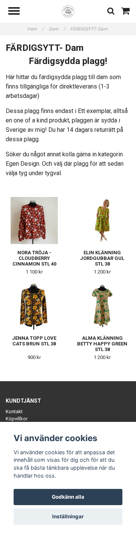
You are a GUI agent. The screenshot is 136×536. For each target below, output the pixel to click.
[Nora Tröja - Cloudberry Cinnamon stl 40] (34, 220)
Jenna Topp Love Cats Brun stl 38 (34, 341)
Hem (35, 29)
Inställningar (68, 516)
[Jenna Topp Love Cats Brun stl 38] (34, 306)
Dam (57, 29)
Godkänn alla (68, 497)
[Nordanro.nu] (68, 11)
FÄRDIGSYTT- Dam (89, 29)
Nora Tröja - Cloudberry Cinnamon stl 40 (34, 258)
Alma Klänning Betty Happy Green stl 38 (102, 343)
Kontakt (14, 411)
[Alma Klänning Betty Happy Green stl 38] (102, 306)
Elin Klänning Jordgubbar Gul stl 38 (102, 258)
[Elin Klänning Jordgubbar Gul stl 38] (102, 220)
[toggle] (17, 11)
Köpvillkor (17, 418)
